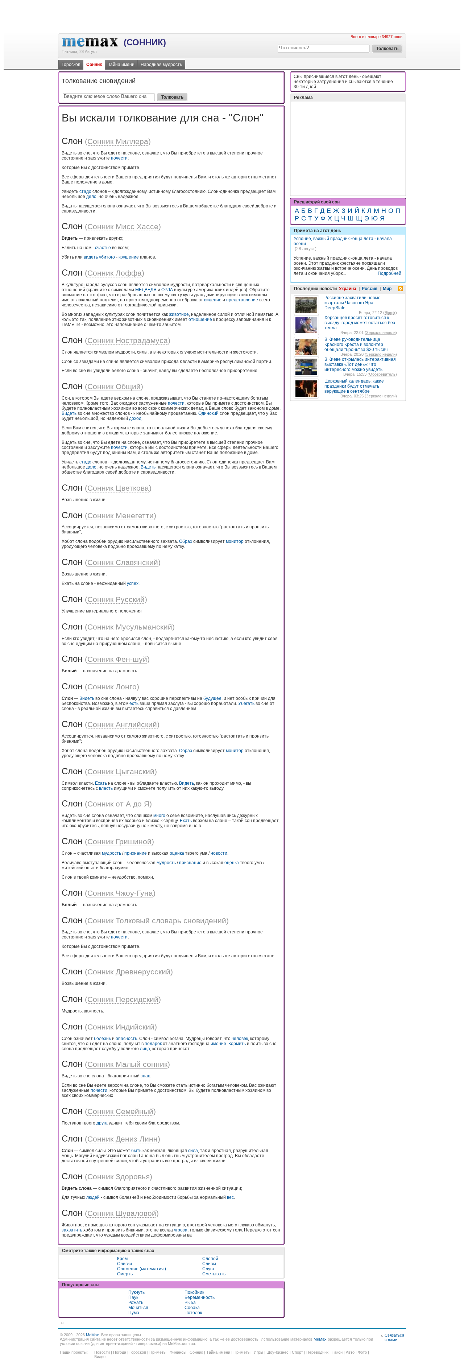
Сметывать (213, 1273)
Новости (102, 1352)
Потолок (193, 1312)
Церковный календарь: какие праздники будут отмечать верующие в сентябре (354, 386)
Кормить (237, 1043)
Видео (99, 1356)
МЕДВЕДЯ (146, 289)
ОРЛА (167, 289)
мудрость (111, 853)
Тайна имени (121, 64)
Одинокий (208, 413)
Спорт (297, 1352)
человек (240, 1038)
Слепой (210, 1258)
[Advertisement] (232, 16)
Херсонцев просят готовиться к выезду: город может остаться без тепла (359, 322)
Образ (185, 541)
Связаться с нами (394, 1337)
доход (135, 418)
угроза (180, 1230)
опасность (126, 1038)
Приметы (157, 1352)
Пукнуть (136, 1292)
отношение (200, 319)
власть (106, 788)
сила (193, 1150)
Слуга (208, 1268)
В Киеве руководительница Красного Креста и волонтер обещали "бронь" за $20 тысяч (356, 344)
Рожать (135, 1302)
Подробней (389, 273)
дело (91, 196)
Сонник (94, 64)
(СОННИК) (145, 42)
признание (135, 853)
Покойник (194, 1292)
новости (219, 853)
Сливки (124, 1263)
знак (145, 1075)
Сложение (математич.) (141, 1268)
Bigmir (390, 312)
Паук (133, 1297)
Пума (133, 1312)
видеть (91, 257)
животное (179, 314)
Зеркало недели (380, 332)
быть (136, 1150)
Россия (369, 288)
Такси (337, 1352)
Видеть (69, 413)
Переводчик (317, 1352)
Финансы (178, 1352)
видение (212, 299)
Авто (350, 1352)
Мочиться (138, 1307)
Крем (122, 1258)
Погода (119, 1352)
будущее (212, 698)
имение (218, 1043)
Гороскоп (71, 64)
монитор (235, 541)
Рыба (190, 1302)
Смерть (125, 1273)
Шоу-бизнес (277, 1352)
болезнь (102, 1038)
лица (145, 1048)
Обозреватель (382, 374)
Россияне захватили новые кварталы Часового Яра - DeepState (352, 302)
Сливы (209, 1263)
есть (133, 703)
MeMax (92, 1335)
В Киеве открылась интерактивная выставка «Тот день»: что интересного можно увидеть (360, 364)
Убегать (246, 703)
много (159, 815)
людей (93, 1197)
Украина (347, 288)
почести (119, 158)
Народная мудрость (161, 64)
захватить (72, 1230)
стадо (85, 191)
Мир (387, 288)
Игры (258, 1352)
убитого (107, 257)
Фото (362, 1352)
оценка (177, 853)
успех (132, 583)
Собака (192, 1307)
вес (230, 1197)
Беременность (200, 1297)
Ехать (101, 783)
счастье (103, 247)
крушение (129, 257)
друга (102, 1123)
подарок (153, 1043)
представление (242, 299)
